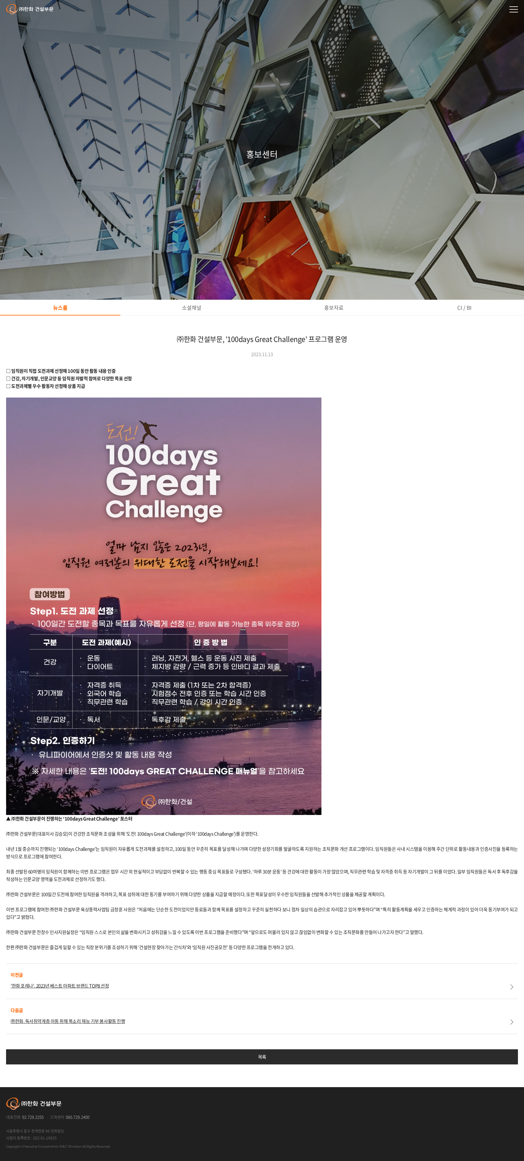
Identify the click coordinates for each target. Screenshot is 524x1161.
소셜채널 (191, 307)
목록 (262, 1057)
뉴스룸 (60, 307)
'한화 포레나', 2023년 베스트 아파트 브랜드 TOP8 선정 (60, 985)
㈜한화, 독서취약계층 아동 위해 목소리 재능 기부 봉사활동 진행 (68, 1021)
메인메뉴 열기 (513, 9)
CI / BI (464, 307)
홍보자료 (334, 307)
